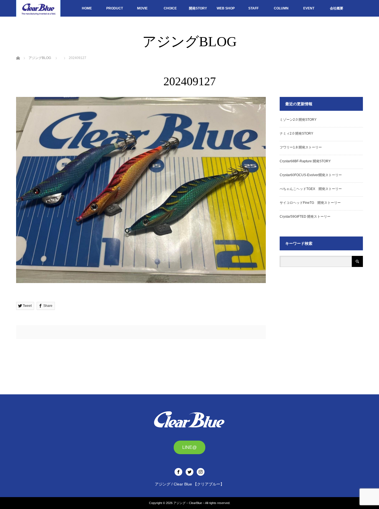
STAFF (253, 8)
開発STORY (198, 8)
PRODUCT (114, 8)
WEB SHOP (226, 8)
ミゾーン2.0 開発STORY (298, 120)
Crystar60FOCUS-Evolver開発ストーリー (311, 175)
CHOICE (170, 8)
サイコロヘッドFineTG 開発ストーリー (310, 203)
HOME (87, 8)
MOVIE (142, 8)
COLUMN (281, 8)
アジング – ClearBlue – (188, 503)
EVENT (308, 8)
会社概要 (336, 8)
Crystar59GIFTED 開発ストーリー (305, 216)
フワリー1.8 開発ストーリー (301, 147)
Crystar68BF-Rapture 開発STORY (305, 161)
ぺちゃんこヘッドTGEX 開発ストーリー (311, 189)
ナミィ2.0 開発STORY (296, 133)
